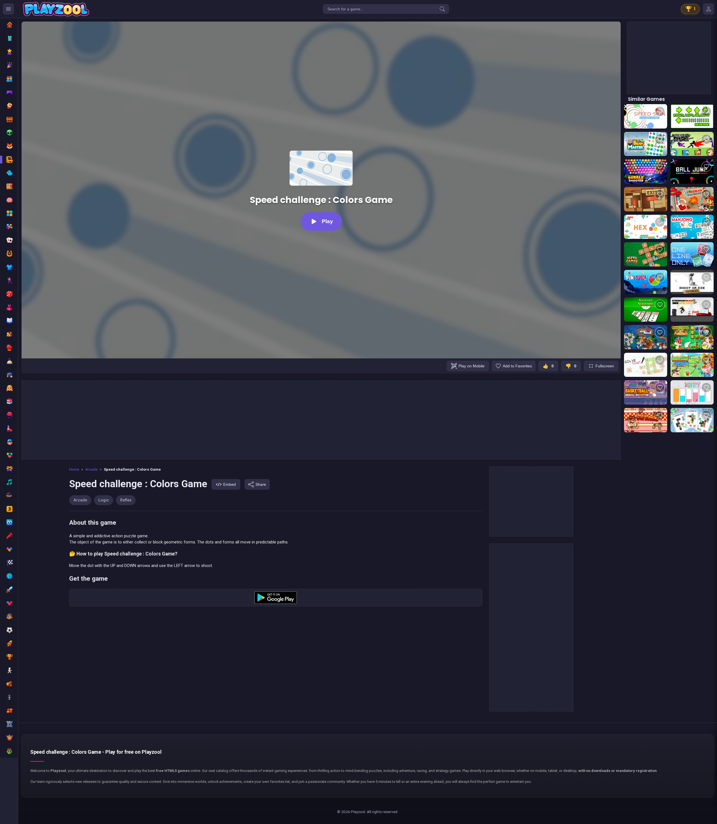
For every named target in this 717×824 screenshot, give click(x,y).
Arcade (91, 469)
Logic (103, 500)
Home (74, 469)
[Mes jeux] (708, 9)
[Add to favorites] (660, 111)
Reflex (125, 500)
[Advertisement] (321, 420)
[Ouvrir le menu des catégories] (8, 9)
